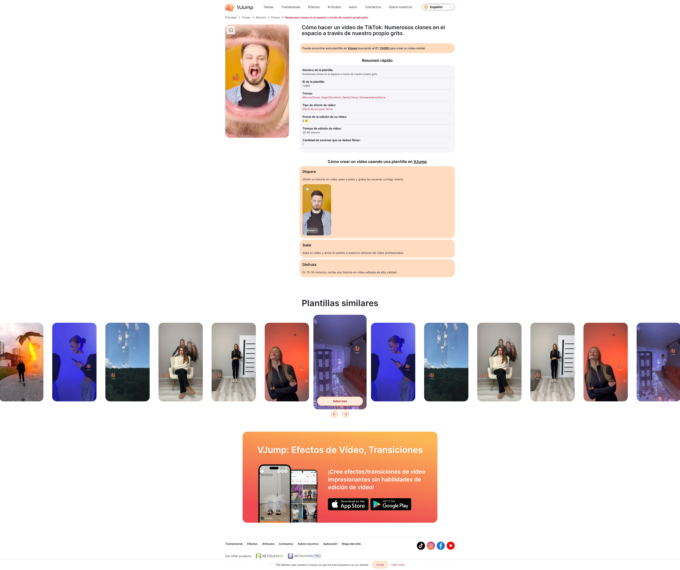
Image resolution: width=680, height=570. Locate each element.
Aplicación (330, 544)
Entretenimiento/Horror (372, 97)
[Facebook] (441, 546)
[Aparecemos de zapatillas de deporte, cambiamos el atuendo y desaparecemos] (274, 493)
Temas (268, 7)
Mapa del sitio (351, 544)
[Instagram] (431, 546)
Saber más (21, 393)
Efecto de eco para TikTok (317, 109)
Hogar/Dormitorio (331, 97)
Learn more (397, 564)
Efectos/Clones (311, 97)
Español (436, 7)
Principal (231, 17)
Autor (353, 7)
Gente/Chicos (350, 97)
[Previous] (334, 414)
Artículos (334, 7)
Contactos (373, 7)
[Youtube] (451, 546)
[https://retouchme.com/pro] (304, 556)
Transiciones (290, 7)
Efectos (314, 7)
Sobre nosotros (400, 7)
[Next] (345, 414)
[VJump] (239, 7)
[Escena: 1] (316, 209)
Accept (380, 564)
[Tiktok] (421, 546)
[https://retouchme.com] (270, 556)
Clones (275, 17)
